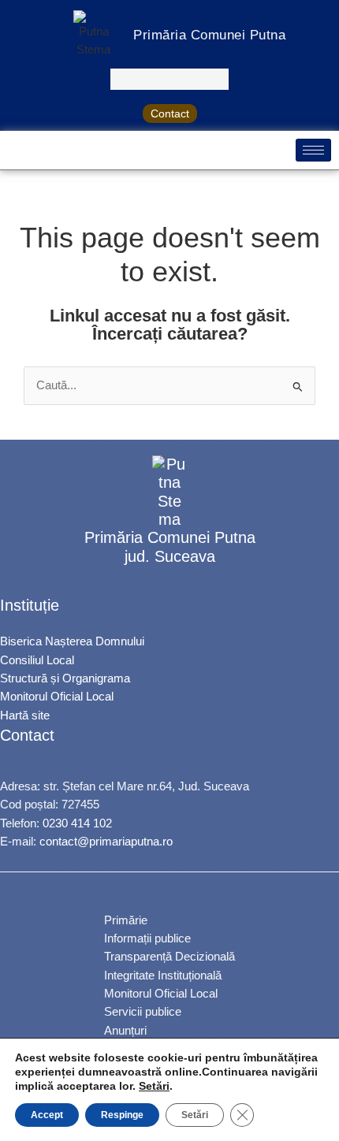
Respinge (122, 1115)
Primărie (125, 920)
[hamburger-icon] (313, 150)
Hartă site (25, 715)
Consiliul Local (37, 660)
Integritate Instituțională (163, 975)
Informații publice (147, 938)
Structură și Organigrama (65, 678)
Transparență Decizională (169, 956)
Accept (47, 1115)
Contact (170, 113)
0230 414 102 (77, 823)
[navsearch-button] (169, 79)
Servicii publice (142, 1011)
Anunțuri (125, 1030)
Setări (154, 1086)
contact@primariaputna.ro (106, 841)
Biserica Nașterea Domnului (72, 641)
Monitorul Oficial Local (57, 696)
